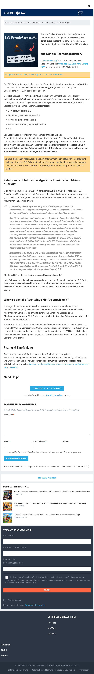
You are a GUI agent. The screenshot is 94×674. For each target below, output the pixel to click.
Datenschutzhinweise (35, 605)
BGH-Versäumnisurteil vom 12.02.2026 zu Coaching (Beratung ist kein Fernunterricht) (50, 503)
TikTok (4, 650)
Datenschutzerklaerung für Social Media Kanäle (53, 670)
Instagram (6, 645)
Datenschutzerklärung (18, 670)
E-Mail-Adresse (39, 441)
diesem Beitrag (50, 60)
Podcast (52, 623)
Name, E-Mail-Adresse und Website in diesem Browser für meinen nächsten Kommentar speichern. (44, 452)
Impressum (84, 670)
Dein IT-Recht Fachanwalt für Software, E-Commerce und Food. (51, 665)
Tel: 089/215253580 (47, 478)
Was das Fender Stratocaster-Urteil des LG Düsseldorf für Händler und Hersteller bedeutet (52, 492)
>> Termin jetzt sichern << (47, 388)
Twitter (4, 655)
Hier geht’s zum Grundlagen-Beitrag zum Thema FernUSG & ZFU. (34, 74)
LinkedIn (52, 633)
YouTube (52, 628)
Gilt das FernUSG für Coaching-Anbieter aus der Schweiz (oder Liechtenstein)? (47, 515)
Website (66, 441)
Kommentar (9, 415)
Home (7, 22)
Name (6, 441)
